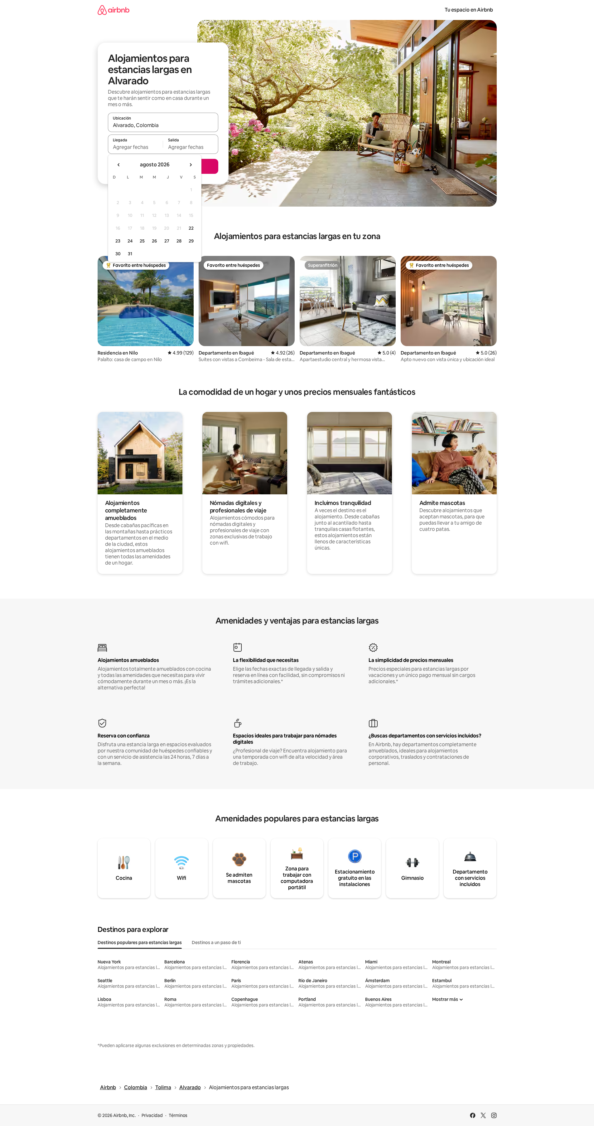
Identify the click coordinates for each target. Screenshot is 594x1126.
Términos (178, 1115)
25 (142, 241)
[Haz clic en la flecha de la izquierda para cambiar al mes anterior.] (119, 165)
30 (118, 254)
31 (130, 254)
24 (130, 241)
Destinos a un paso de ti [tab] (216, 942)
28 (178, 241)
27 (166, 241)
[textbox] (135, 147)
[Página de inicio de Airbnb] (113, 10)
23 (117, 241)
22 (191, 228)
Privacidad (152, 1115)
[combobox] (163, 125)
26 (154, 241)
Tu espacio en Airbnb (469, 10)
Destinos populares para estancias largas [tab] (140, 942)
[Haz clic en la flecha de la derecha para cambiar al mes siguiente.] (190, 165)
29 (191, 241)
